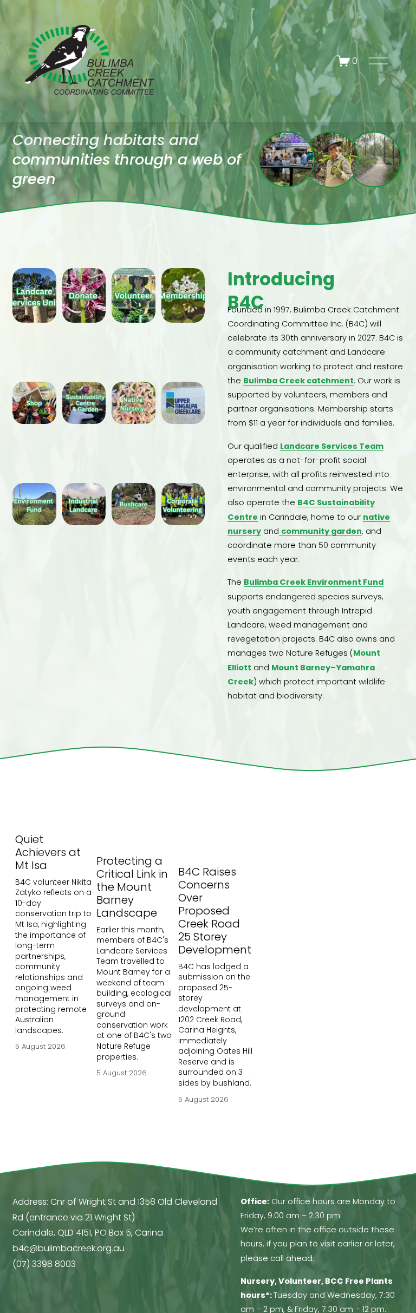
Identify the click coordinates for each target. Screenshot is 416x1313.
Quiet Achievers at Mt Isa (48, 852)
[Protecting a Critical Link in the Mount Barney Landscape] (134, 824)
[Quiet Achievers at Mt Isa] (53, 814)
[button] (236, 790)
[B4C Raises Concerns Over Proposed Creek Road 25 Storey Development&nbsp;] (216, 830)
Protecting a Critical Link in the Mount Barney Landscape (132, 886)
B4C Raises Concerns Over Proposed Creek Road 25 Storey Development (216, 910)
